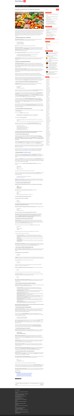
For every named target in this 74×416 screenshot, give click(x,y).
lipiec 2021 (47, 123)
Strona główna (18, 6)
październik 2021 (48, 120)
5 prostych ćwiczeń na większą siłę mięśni (51, 28)
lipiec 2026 (47, 80)
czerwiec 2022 (48, 110)
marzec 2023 (47, 107)
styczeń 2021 (47, 130)
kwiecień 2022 (48, 113)
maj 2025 (47, 96)
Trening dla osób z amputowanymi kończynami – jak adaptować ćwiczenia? (52, 54)
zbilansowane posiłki (27, 152)
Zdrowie (47, 48)
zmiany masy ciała (31, 320)
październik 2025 (48, 90)
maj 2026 (47, 82)
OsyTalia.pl (21, 10)
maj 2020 (47, 140)
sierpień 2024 (48, 100)
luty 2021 (47, 129)
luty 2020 (47, 143)
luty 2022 (47, 115)
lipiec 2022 (47, 109)
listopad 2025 (48, 89)
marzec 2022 (47, 114)
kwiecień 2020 (48, 141)
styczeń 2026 (47, 87)
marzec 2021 (47, 128)
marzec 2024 (47, 103)
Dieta (20, 378)
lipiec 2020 (47, 137)
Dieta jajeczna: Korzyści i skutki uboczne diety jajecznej (24, 373)
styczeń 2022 (47, 116)
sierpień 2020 (48, 136)
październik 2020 (48, 134)
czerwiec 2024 (48, 101)
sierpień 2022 (48, 108)
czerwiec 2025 (48, 95)
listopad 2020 (48, 133)
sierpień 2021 (48, 122)
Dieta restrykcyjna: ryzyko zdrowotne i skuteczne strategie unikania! (53, 58)
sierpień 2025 (48, 93)
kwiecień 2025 (48, 97)
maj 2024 (47, 102)
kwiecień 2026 (48, 83)
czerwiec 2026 (48, 81)
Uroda (47, 47)
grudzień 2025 (48, 88)
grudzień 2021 (48, 117)
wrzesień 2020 (48, 135)
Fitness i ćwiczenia (48, 44)
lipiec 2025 (47, 94)
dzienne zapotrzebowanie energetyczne (37, 49)
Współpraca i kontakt (25, 6)
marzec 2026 (47, 84)
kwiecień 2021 (48, 127)
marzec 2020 (47, 142)
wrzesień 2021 (48, 121)
